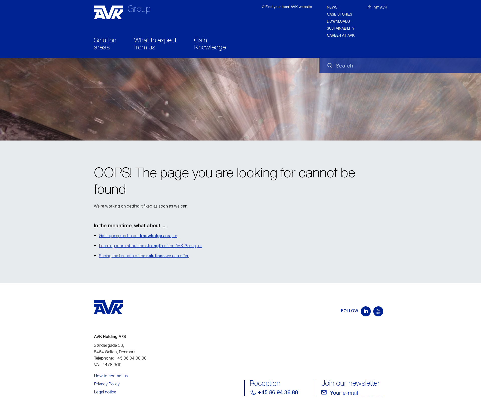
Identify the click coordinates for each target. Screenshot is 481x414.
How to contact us (111, 376)
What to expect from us (155, 44)
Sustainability (340, 28)
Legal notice (105, 392)
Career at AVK (341, 35)
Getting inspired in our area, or (138, 236)
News (332, 7)
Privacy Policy (106, 384)
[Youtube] (378, 311)
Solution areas (105, 44)
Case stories (339, 14)
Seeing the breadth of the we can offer (144, 256)
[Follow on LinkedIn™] (366, 311)
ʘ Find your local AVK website (287, 6)
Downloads (338, 21)
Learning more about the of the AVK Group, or (150, 246)
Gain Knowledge (210, 44)
